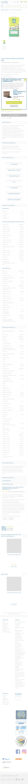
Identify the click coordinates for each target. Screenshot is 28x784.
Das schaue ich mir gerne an (14, 102)
